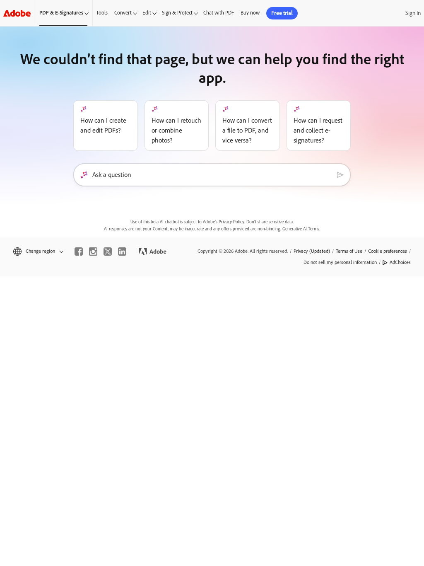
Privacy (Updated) (312, 251)
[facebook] (79, 251)
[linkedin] (122, 251)
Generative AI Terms (300, 229)
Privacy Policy (231, 222)
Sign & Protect (177, 13)
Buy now (250, 13)
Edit (146, 13)
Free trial (282, 13)
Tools (102, 13)
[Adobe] (17, 13)
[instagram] (93, 251)
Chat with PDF (218, 13)
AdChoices (400, 262)
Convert (123, 13)
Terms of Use (349, 251)
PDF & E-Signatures (61, 13)
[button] (37, 251)
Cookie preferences (387, 251)
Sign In (413, 13)
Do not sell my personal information (340, 262)
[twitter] (108, 251)
